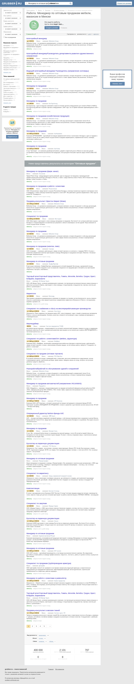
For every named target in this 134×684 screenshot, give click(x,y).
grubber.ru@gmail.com (12, 680)
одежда (42, 641)
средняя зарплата (38, 652)
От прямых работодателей (11, 79)
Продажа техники (8, 69)
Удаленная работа (8, 94)
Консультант (7, 63)
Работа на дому (8, 92)
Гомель (5, 109)
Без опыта (6, 84)
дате (89, 34)
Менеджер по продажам (10, 47)
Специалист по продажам (11, 54)
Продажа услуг (7, 60)
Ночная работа (7, 100)
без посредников (10, 37)
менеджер (42, 635)
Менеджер (6, 45)
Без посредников (8, 82)
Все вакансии (59, 669)
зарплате (96, 34)
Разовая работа (8, 98)
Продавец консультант (10, 67)
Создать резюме (52, 28)
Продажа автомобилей (10, 61)
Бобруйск (6, 111)
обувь (51, 641)
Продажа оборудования (10, 65)
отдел (41, 638)
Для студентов (7, 96)
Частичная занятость (9, 88)
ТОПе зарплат (89, 652)
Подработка (6, 90)
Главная (51, 669)
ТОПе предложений (65, 652)
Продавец (6, 58)
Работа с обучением (9, 86)
